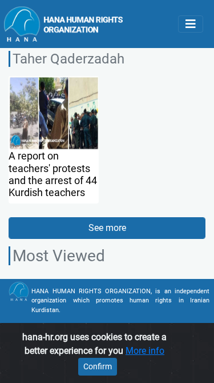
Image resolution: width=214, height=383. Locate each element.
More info (145, 350)
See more (107, 227)
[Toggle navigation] (190, 24)
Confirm (97, 366)
